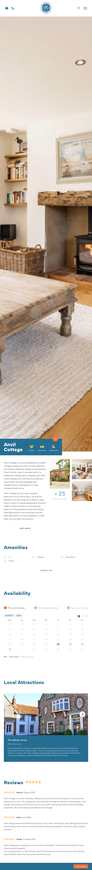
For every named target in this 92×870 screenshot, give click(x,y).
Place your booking (79, 607)
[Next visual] (82, 714)
